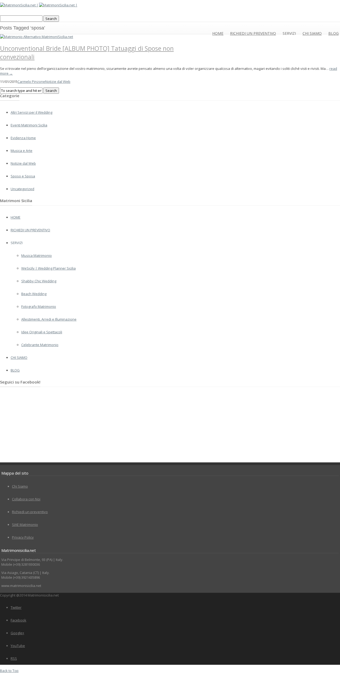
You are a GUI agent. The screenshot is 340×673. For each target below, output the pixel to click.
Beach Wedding (33, 293)
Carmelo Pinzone (31, 81)
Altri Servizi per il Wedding (31, 112)
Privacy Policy (23, 537)
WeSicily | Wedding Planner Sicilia (48, 268)
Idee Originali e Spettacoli (41, 332)
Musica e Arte (21, 150)
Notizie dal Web (57, 81)
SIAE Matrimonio (25, 524)
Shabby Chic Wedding (38, 281)
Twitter (16, 607)
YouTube (18, 645)
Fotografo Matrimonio (38, 306)
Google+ (17, 633)
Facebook (18, 620)
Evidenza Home (23, 137)
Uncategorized (22, 188)
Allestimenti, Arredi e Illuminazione (48, 319)
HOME (217, 33)
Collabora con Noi (26, 499)
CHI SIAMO (312, 33)
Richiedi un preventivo (30, 511)
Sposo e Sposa (23, 176)
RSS (14, 658)
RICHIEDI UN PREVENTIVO (253, 33)
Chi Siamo (20, 486)
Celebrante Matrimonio (39, 344)
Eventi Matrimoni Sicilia (29, 125)
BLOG (333, 33)
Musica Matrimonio (36, 255)
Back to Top (9, 670)
